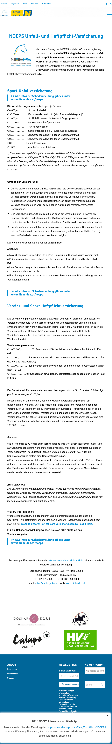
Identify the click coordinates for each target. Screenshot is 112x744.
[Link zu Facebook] (106, 3)
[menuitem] (4, 4)
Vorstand (34, 4)
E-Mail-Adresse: (67, 670)
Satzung (10, 677)
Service (4, 4)
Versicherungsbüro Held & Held (66, 560)
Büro (25, 4)
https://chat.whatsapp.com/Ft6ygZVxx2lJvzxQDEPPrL (77, 727)
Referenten (46, 4)
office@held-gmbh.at (46, 583)
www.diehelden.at (75, 583)
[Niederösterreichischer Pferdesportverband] (16, 12)
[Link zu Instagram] (111, 3)
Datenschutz (12, 673)
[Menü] (108, 14)
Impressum (12, 669)
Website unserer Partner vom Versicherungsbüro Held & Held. (57, 524)
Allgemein (15, 4)
